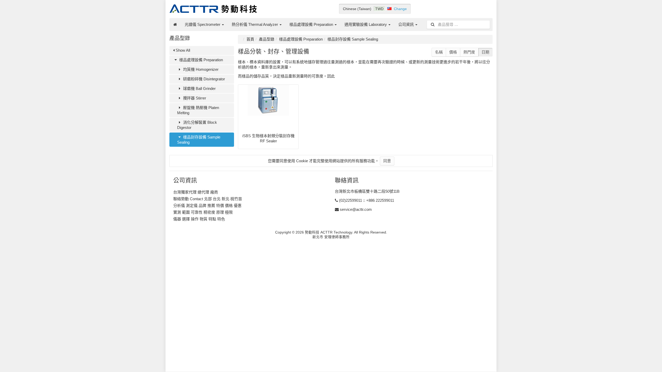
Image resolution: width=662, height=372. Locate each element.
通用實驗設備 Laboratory (366, 24)
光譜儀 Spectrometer (203, 24)
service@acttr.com (356, 209)
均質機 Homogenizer (200, 69)
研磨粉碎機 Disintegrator (203, 79)
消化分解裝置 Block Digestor (197, 125)
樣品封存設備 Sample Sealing (198, 139)
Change (400, 9)
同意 (387, 161)
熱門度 (469, 52)
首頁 (250, 39)
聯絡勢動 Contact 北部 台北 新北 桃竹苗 (207, 199)
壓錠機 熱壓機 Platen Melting (198, 110)
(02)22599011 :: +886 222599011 (366, 200)
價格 (453, 52)
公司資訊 (406, 24)
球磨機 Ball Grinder (199, 88)
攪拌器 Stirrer (194, 98)
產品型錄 (266, 39)
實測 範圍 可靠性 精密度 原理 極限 (203, 212)
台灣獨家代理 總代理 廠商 (195, 192)
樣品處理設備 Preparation (311, 24)
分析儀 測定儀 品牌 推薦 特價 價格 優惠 (207, 205)
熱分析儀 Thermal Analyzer (255, 24)
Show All (182, 50)
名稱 (439, 52)
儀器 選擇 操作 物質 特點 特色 (199, 219)
